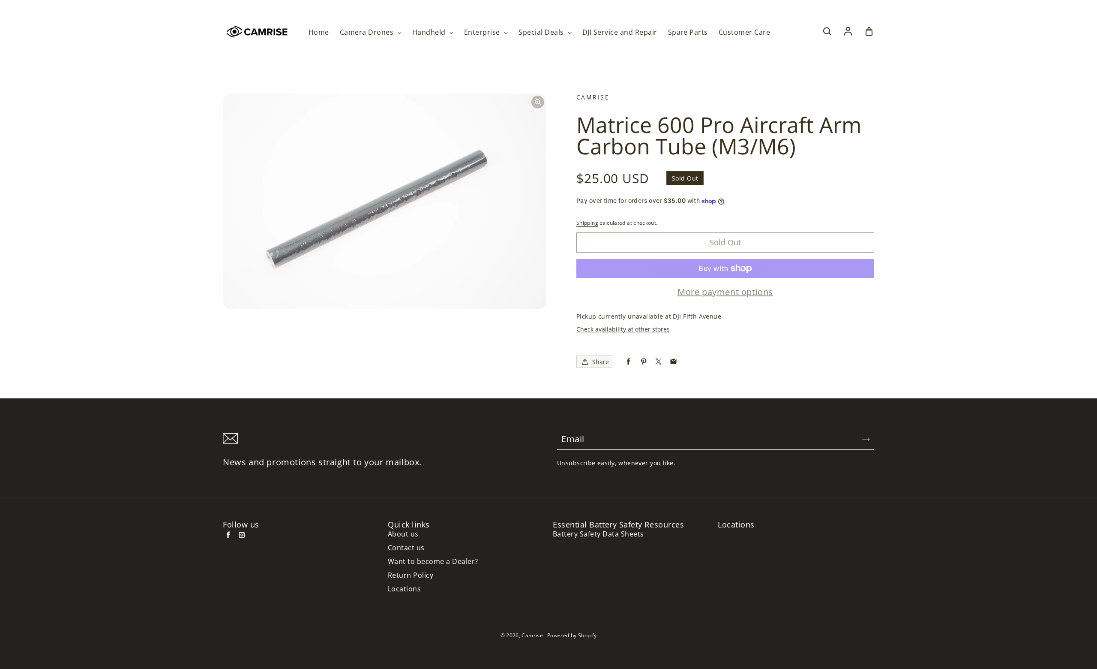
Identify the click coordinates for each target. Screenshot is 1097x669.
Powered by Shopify (571, 635)
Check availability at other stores (623, 329)
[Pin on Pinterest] (643, 361)
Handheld (429, 32)
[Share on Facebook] (628, 361)
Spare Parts (688, 32)
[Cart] (869, 32)
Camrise (532, 635)
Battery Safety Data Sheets (598, 534)
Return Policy (410, 575)
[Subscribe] (866, 439)
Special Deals (542, 32)
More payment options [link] (725, 292)
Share (600, 362)
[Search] (827, 32)
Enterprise (483, 32)
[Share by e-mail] (673, 361)
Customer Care (744, 32)
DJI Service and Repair (619, 32)
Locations (404, 589)
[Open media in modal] (537, 102)
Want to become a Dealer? (433, 561)
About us (403, 534)
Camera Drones (368, 32)
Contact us (406, 547)
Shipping (587, 222)
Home (319, 32)
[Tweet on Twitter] (658, 361)
